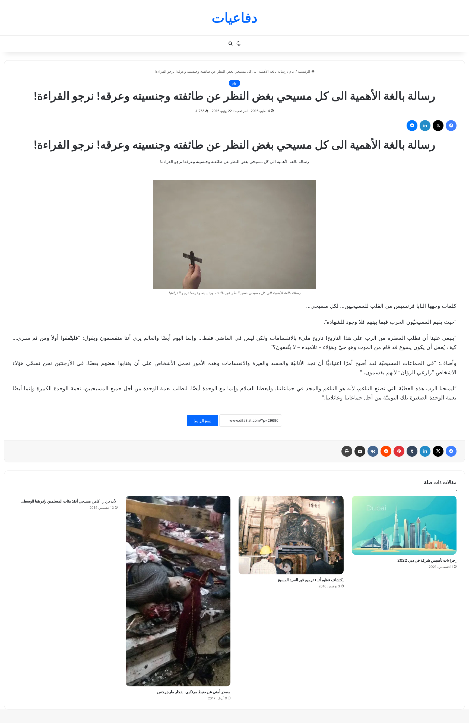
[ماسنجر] (412, 125)
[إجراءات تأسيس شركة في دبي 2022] (404, 525)
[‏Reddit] (386, 451)
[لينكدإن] (425, 125)
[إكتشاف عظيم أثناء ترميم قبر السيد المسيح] (291, 535)
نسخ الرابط (202, 420)
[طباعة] (346, 451)
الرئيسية (304, 71)
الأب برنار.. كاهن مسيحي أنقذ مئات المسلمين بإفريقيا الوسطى (69, 501)
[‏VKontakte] (372, 451)
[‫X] (438, 125)
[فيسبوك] (451, 125)
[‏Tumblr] (412, 451)
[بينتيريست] (399, 451)
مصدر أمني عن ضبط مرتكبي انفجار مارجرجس (193, 691)
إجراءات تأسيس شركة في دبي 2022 (427, 560)
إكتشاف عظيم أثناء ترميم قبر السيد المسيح (311, 579)
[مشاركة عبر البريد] (359, 451)
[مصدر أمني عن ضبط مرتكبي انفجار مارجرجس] (178, 591)
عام (292, 71)
